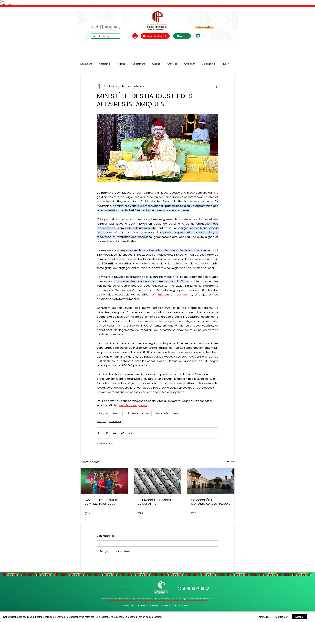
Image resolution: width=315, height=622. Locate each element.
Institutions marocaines (137, 413)
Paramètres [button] (263, 616)
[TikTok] (97, 27)
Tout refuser (281, 616)
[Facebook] (102, 27)
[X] (92, 27)
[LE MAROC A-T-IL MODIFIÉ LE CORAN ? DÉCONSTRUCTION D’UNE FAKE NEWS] (157, 481)
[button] (204, 27)
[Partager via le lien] (122, 433)
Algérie (156, 64)
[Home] (135, 36)
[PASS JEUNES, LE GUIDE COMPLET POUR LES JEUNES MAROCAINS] (104, 481)
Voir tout (230, 461)
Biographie (208, 64)
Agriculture (138, 64)
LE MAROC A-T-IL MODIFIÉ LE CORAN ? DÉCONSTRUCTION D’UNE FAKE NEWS (156, 501)
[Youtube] (106, 27)
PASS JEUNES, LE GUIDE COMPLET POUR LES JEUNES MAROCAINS (101, 501)
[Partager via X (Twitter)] (106, 433)
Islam (116, 413)
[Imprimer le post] (130, 433)
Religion (103, 413)
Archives (172, 64)
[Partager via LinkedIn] (114, 433)
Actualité (104, 64)
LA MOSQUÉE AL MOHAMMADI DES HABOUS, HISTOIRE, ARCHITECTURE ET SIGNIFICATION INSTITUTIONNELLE (210, 501)
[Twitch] (120, 27)
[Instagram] (111, 27)
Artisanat (189, 64)
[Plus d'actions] (216, 86)
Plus (224, 64)
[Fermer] (311, 616)
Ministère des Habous (166, 413)
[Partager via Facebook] (98, 433)
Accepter (299, 616)
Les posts (86, 64)
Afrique (121, 64)
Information (115, 421)
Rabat (2, 1)
